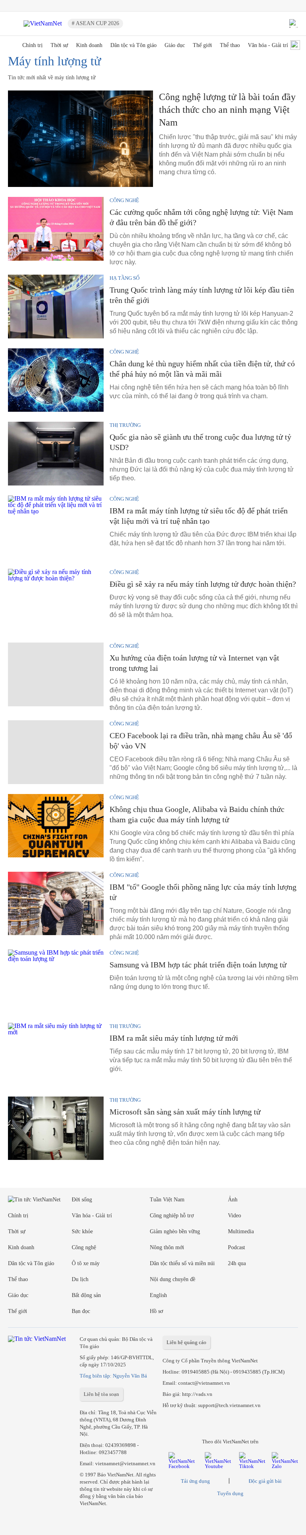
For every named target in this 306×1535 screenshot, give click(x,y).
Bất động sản (86, 1295)
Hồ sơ (156, 1311)
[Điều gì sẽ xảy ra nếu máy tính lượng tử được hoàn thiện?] (56, 601)
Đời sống (82, 1200)
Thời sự (59, 45)
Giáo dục (175, 45)
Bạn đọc (81, 1311)
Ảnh (232, 1200)
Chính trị (32, 45)
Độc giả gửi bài (265, 1481)
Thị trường (125, 425)
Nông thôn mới (167, 1247)
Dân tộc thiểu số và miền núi (182, 1263)
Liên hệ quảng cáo (186, 1342)
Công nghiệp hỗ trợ (172, 1216)
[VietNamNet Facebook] (184, 1466)
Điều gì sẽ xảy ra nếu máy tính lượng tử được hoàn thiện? (203, 584)
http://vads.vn (197, 1394)
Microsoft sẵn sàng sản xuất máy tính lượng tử (185, 1111)
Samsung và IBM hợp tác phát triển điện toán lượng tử (198, 964)
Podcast (236, 1247)
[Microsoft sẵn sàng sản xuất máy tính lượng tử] (56, 1128)
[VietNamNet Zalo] (285, 1466)
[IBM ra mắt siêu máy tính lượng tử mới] (56, 1055)
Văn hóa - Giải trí (268, 45)
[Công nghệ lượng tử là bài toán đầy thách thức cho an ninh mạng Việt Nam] (80, 138)
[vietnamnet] (43, 23)
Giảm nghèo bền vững (175, 1231)
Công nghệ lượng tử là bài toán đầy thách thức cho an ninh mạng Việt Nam (227, 110)
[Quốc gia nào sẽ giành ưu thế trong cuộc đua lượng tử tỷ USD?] (56, 453)
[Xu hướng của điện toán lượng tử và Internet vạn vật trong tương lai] (56, 674)
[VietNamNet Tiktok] (252, 1466)
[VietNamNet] (11, 45)
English (158, 1295)
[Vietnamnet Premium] (34, 1200)
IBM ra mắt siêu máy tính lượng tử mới (174, 1038)
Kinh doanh (89, 45)
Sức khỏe (82, 1231)
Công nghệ (124, 200)
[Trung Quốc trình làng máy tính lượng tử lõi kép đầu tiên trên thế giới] (56, 306)
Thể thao (230, 45)
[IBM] (56, 904)
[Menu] (13, 23)
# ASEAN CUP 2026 (95, 23)
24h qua (237, 1263)
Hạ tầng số (124, 278)
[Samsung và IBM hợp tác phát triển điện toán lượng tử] (56, 981)
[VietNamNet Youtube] (219, 1466)
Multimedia (241, 1231)
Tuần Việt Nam (167, 1200)
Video (234, 1216)
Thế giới (202, 45)
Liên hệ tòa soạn (101, 1394)
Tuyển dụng (230, 1493)
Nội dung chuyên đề (172, 1279)
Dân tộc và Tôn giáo (133, 45)
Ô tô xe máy (86, 1263)
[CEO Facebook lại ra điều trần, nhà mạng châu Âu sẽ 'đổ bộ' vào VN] (56, 752)
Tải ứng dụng (195, 1481)
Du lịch (80, 1279)
